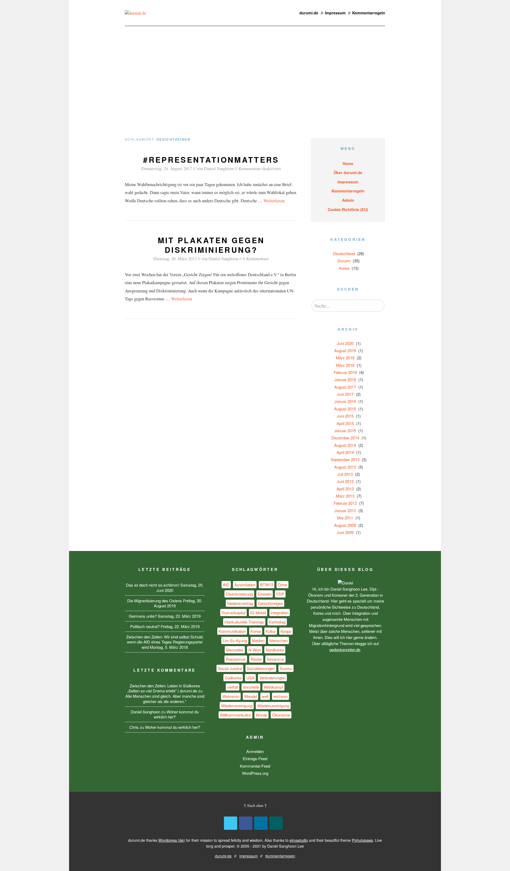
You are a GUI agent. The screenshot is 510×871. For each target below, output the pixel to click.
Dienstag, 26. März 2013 (175, 258)
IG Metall (258, 612)
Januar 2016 (345, 401)
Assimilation (244, 584)
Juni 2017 (345, 394)
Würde (261, 715)
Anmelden (255, 751)
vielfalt (232, 687)
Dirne (282, 584)
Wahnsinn (230, 696)
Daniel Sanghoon (219, 168)
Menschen (278, 640)
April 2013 (345, 488)
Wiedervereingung (236, 705)
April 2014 (345, 452)
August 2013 (345, 467)
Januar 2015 (345, 430)
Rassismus (236, 659)
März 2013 (345, 496)
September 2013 (345, 459)
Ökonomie (281, 715)
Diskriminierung (239, 594)
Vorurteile (251, 687)
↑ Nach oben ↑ (255, 805)
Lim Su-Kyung (235, 640)
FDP (280, 594)
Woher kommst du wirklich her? (176, 714)
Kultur (271, 631)
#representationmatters (211, 159)
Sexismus (275, 659)
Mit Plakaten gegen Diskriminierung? (211, 245)
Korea (344, 268)
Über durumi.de (348, 172)
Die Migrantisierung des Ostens (154, 600)
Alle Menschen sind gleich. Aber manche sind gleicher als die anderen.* (164, 698)
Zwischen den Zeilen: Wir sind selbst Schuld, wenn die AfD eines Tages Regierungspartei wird (164, 642)
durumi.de (308, 12)
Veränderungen (272, 677)
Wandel (250, 696)
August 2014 (345, 445)
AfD (226, 584)
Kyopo (285, 631)
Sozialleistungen (261, 668)
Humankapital (233, 612)
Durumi (344, 260)
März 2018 (345, 365)
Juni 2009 (345, 532)
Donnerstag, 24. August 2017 (166, 168)
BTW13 (266, 584)
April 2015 (345, 423)
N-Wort (254, 650)
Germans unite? (143, 616)
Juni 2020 (345, 343)
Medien (258, 640)
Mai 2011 (345, 517)
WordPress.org (255, 773)
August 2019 (345, 350)
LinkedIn (260, 823)
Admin (348, 200)
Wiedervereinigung (273, 705)
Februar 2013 (345, 503)
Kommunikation (232, 631)
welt (265, 696)
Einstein (264, 594)
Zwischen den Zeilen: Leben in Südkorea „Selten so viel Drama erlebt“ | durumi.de (163, 688)
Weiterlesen (274, 200)
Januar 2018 (345, 379)
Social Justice (230, 668)
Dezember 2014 (345, 437)
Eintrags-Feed (255, 758)
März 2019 (345, 357)
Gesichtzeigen (270, 603)
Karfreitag (277, 622)
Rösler (256, 659)
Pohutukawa (362, 840)
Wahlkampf (273, 687)
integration (279, 612)
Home (348, 163)
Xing (276, 823)
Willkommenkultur (235, 715)
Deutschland (344, 253)
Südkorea (233, 677)
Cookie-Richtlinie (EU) (348, 209)
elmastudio (299, 840)
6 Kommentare (256, 258)
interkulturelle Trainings (244, 622)
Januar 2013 (345, 510)
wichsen (280, 696)
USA (250, 677)
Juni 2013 (345, 481)
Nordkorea (275, 650)
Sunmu (286, 668)
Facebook (245, 823)
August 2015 (345, 408)
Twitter (230, 823)
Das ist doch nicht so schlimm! (152, 585)
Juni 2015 (345, 416)
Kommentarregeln (368, 12)
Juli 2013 (345, 474)
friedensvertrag (240, 603)
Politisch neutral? (145, 626)
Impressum (335, 12)
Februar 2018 (345, 372)
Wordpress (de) (171, 840)
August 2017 (345, 387)
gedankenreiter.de (344, 649)
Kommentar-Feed (255, 766)
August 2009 (345, 525)
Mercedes (235, 650)
